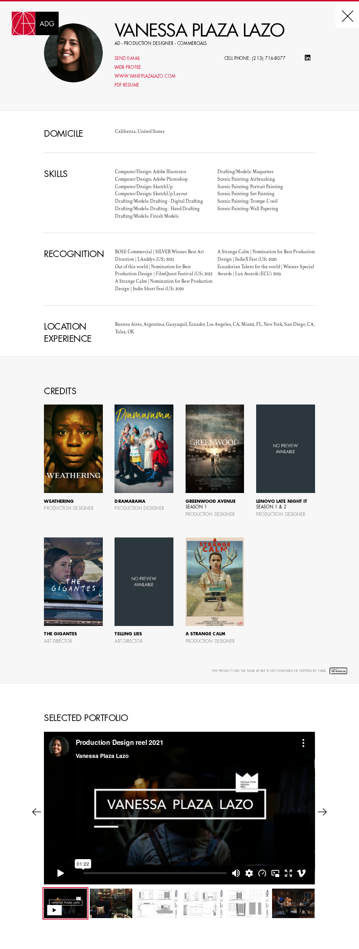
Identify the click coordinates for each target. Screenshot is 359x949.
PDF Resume (127, 85)
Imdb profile (128, 68)
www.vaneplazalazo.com (145, 76)
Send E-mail (127, 59)
